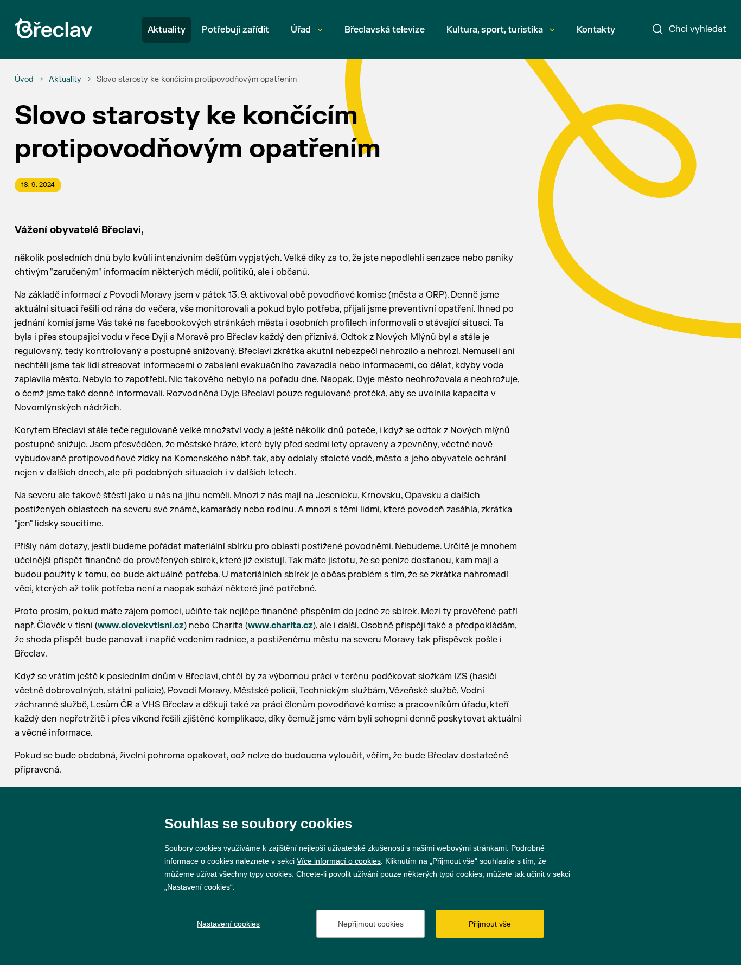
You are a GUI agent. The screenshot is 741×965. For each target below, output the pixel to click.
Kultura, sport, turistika (494, 29)
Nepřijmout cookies (371, 923)
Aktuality (167, 29)
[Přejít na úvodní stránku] (53, 28)
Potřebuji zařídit (235, 29)
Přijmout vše (490, 923)
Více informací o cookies (339, 861)
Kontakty (596, 29)
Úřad (301, 29)
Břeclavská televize (384, 29)
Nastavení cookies (228, 923)
